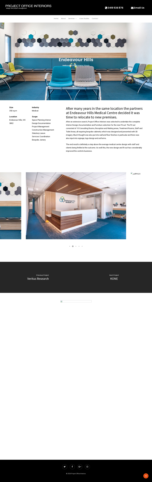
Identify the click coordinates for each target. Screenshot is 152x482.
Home (56, 19)
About (63, 19)
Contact (95, 19)
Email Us (139, 7)
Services (71, 19)
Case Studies (84, 19)
